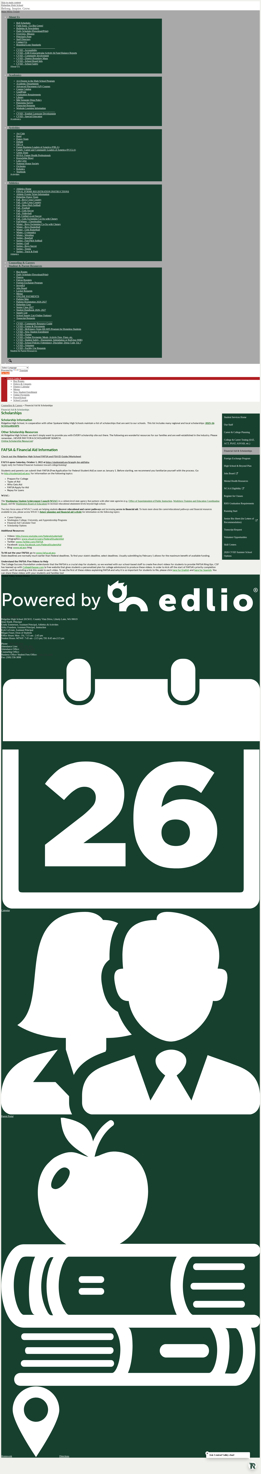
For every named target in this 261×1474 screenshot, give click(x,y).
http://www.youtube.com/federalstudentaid (39, 536)
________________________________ (35, 47)
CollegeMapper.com (33, 567)
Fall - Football (23, 208)
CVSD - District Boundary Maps (32, 58)
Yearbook (21, 171)
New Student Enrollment (25, 392)
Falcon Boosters (24, 280)
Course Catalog (23, 89)
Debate (19, 141)
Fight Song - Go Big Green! (29, 25)
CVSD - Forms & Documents (30, 326)
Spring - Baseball (24, 238)
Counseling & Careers (11, 405)
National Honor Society (27, 163)
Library (19, 97)
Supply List (21, 312)
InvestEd (20, 285)
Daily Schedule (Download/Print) (32, 31)
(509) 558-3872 (27, 652)
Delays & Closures (22, 384)
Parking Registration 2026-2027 (31, 302)
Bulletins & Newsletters (27, 28)
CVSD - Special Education (29, 116)
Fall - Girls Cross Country (28, 202)
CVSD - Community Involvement (32, 55)
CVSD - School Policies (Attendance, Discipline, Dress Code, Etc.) (48, 342)
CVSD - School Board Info (29, 61)
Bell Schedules (23, 23)
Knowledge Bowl (24, 158)
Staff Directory (23, 39)
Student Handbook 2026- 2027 (31, 310)
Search (10, 361)
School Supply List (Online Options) (33, 315)
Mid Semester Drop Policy (29, 100)
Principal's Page (23, 36)
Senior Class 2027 (25, 307)
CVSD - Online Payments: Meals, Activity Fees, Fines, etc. (44, 337)
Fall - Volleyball (24, 213)
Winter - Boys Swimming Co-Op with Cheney (38, 224)
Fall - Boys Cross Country (28, 199)
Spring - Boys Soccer (26, 246)
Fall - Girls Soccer (25, 210)
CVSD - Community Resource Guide (34, 323)
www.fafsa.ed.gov (45, 553)
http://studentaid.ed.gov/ (17, 473)
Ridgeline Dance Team (27, 197)
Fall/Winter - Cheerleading (29, 221)
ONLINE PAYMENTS (27, 296)
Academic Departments (27, 83)
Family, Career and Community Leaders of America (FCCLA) (46, 150)
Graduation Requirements (28, 94)
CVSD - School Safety (27, 64)
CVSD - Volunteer (25, 345)
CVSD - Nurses (24, 334)
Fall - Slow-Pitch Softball (28, 205)
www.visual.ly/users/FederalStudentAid (43, 539)
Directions (64, 1456)
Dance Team (22, 139)
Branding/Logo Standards (28, 44)
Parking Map (22, 299)
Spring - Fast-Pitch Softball (29, 240)
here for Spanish (203, 570)
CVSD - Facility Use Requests (31, 348)
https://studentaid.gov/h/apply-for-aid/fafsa (67, 462)
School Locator (20, 400)
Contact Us (21, 42)
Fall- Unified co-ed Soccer (29, 216)
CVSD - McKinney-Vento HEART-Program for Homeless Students (48, 329)
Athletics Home (23, 189)
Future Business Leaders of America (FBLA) (37, 147)
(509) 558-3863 (27, 649)
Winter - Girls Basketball (28, 229)
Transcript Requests (25, 105)
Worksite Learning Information (31, 108)
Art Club (20, 133)
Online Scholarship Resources (17, 441)
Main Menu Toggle (10, 11)
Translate (23, 370)
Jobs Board (21, 288)
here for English (180, 570)
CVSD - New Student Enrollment (32, 332)
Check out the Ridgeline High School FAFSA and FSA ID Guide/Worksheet (41, 456)
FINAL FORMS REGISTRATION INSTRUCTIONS (42, 191)
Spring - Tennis (23, 249)
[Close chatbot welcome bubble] (207, 1453)
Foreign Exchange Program (29, 282)
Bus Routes (21, 272)
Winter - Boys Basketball (28, 227)
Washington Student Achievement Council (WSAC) (32, 501)
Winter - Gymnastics (26, 232)
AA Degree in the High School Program (35, 81)
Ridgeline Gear (23, 304)
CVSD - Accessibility (26, 50)
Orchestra (21, 166)
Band (18, 136)
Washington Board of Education (31, 503)
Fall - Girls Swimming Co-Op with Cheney (37, 219)
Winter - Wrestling (25, 235)
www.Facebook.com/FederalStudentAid (40, 544)
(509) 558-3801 (25, 646)
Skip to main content (11, 2)
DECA (19, 144)
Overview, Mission (25, 34)
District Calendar (21, 386)
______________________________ (34, 321)
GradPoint (21, 92)
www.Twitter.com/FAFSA (29, 542)
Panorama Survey (24, 102)
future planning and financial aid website (61, 512)
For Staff (5, 373)
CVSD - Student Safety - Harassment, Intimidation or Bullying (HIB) (49, 340)
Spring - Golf (22, 243)
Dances (19, 277)
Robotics (20, 169)
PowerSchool (19, 397)
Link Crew (21, 161)
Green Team (22, 152)
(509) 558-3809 (45, 654)
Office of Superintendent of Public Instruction (150, 501)
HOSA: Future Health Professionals (33, 155)
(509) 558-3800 (15, 643)
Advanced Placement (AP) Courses (33, 86)
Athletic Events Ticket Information (32, 194)
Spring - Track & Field (27, 251)
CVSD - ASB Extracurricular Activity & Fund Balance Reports (46, 53)
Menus (19, 293)
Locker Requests (24, 291)
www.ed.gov (20, 547)
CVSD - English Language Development (36, 113)
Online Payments (21, 395)
